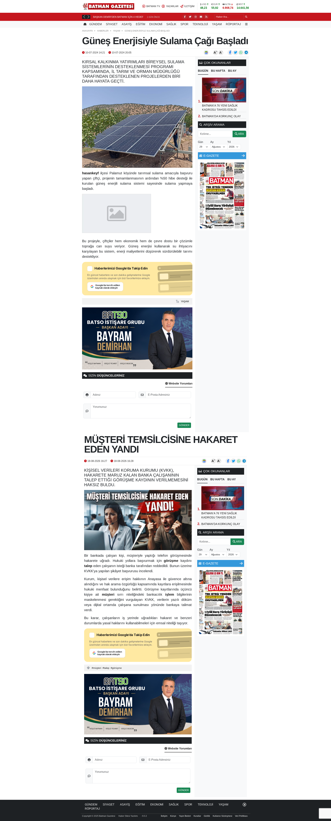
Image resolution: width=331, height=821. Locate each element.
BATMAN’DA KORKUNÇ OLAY (221, 116)
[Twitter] (190, 16)
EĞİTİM (140, 24)
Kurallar (197, 816)
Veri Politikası (241, 816)
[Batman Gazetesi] (108, 6)
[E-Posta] (200, 16)
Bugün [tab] (203, 70)
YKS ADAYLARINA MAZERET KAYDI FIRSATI (118, 17)
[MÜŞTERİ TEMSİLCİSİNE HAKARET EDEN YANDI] (138, 520)
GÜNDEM (95, 24)
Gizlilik (207, 816)
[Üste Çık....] (244, 804)
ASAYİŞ (127, 24)
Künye (173, 816)
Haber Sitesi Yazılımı (128, 816)
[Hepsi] (243, 156)
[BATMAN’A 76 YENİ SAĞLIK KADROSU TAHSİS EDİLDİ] (224, 90)
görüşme (117, 668)
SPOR (184, 24)
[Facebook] (184, 16)
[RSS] (206, 16)
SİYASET (112, 24)
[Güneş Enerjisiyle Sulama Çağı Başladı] (137, 127)
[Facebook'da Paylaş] (230, 52)
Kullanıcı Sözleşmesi (222, 816)
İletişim (164, 816)
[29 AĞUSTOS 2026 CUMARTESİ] (222, 195)
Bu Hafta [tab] (218, 70)
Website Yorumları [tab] (180, 383)
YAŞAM (217, 24)
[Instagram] (195, 16)
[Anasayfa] (85, 24)
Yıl (229, 142)
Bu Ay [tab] (232, 70)
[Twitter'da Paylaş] (235, 52)
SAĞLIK (171, 24)
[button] (84, 16)
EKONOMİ (155, 24)
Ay (212, 142)
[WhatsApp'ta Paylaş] (240, 52)
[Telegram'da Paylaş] (246, 52)
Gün (200, 142)
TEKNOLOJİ (200, 24)
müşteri (97, 668)
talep (106, 668)
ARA (241, 133)
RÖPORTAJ (233, 24)
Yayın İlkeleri (185, 816)
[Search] (246, 16)
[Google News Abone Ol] (206, 52)
